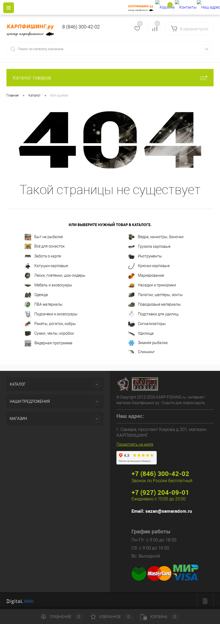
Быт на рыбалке (48, 237)
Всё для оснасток (49, 246)
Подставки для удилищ (158, 314)
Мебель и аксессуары (53, 285)
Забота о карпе (47, 256)
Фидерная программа (53, 343)
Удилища (146, 333)
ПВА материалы (48, 304)
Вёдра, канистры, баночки (161, 237)
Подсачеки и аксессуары (56, 314)
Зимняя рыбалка (153, 343)
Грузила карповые (154, 246)
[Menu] (8, 7)
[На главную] (141, 7)
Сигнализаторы (152, 324)
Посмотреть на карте (134, 444)
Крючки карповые (154, 266)
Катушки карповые (51, 266)
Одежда (41, 295)
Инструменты (150, 256)
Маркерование (151, 275)
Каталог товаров (32, 77)
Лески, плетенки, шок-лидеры (59, 275)
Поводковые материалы (159, 304)
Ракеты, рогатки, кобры (55, 324)
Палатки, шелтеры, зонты (160, 295)
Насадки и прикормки (157, 285)
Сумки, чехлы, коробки (54, 333)
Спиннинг (146, 352)
